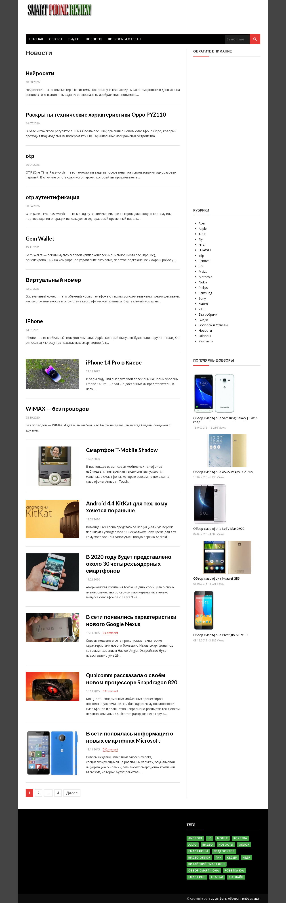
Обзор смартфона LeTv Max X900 (218, 528)
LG (201, 266)
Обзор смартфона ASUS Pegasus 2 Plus (223, 472)
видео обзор (199, 857)
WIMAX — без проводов (57, 408)
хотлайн (236, 877)
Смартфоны (198, 851)
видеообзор (224, 851)
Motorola (205, 277)
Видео (74, 39)
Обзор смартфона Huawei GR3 (216, 578)
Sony (202, 298)
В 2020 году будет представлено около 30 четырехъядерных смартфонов (128, 563)
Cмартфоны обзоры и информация (235, 899)
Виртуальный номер (53, 280)
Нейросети (40, 73)
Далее (72, 792)
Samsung (205, 293)
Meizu (203, 271)
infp (201, 255)
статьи (217, 877)
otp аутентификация (53, 197)
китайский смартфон (206, 864)
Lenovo (204, 261)
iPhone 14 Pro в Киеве (114, 362)
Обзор (244, 844)
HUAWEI (205, 250)
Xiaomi (203, 304)
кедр (246, 857)
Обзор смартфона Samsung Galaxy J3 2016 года (225, 420)
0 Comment (110, 633)
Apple (203, 228)
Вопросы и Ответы (124, 39)
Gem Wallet (40, 238)
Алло (192, 844)
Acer (202, 223)
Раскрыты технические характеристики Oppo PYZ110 (96, 114)
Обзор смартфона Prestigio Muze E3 (220, 635)
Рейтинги (206, 341)
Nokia (203, 282)
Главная (36, 39)
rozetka (240, 838)
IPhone (34, 321)
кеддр (232, 857)
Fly (201, 239)
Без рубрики (208, 314)
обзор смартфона (203, 870)
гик (218, 857)
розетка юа (234, 870)
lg (210, 838)
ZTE (201, 309)
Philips (203, 287)
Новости (94, 39)
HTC (202, 245)
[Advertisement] (226, 129)
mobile (222, 838)
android (195, 838)
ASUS (202, 234)
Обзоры (55, 39)
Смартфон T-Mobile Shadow (122, 450)
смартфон (197, 877)
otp (30, 156)
